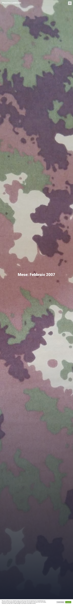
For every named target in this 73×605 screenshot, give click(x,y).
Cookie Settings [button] (60, 602)
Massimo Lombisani (11, 2)
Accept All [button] (68, 602)
